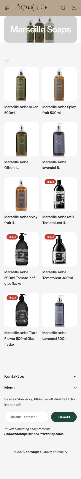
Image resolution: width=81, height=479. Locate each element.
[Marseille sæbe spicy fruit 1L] (21, 194)
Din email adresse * (23, 417)
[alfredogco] (31, 7)
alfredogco (33, 452)
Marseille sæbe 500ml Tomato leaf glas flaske (19, 278)
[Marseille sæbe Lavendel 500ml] (59, 310)
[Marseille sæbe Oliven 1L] (21, 139)
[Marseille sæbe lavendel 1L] (59, 139)
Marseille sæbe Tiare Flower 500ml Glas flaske (20, 338)
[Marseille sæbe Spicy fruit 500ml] (59, 84)
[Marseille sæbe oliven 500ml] (21, 84)
